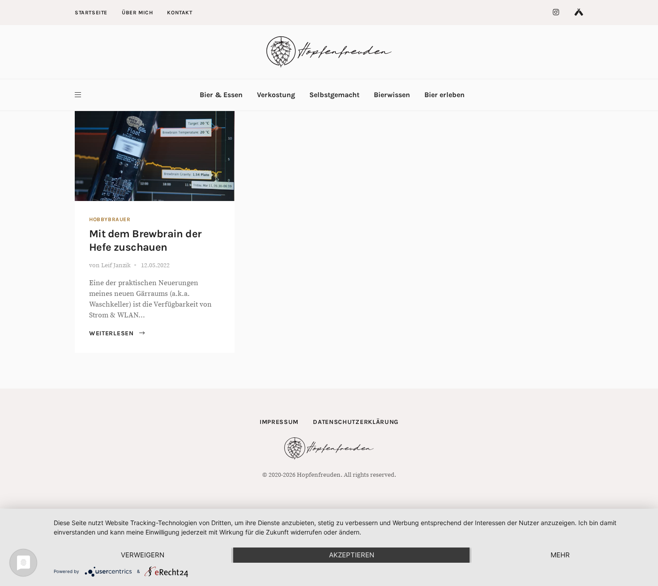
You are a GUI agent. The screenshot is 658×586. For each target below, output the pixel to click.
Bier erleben (444, 94)
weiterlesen (112, 333)
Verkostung (276, 94)
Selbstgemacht (334, 94)
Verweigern (142, 555)
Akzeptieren (351, 555)
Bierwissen (392, 94)
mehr (560, 555)
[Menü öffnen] (78, 95)
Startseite (91, 12)
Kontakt (179, 12)
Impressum (279, 422)
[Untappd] (578, 12)
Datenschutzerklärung (355, 422)
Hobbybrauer (110, 219)
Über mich (137, 12)
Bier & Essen (221, 94)
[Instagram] (556, 12)
